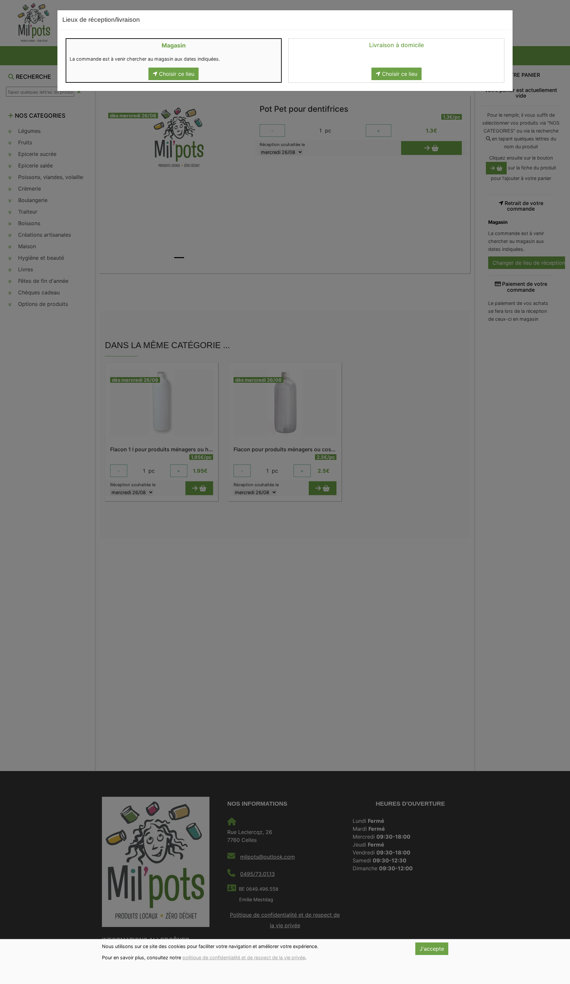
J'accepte (432, 948)
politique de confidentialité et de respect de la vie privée (243, 957)
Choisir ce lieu (175, 74)
